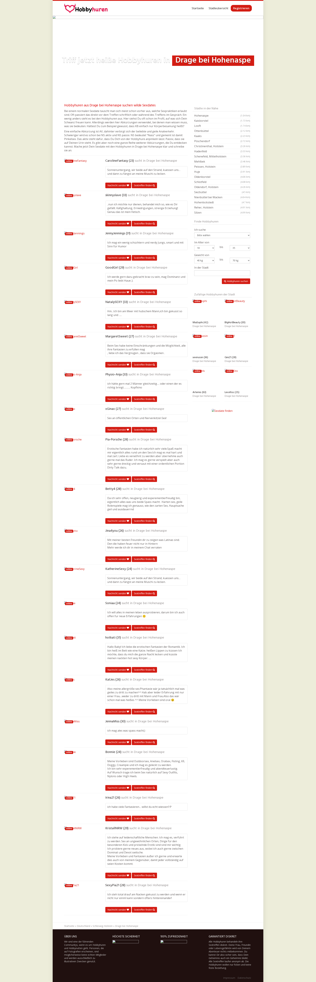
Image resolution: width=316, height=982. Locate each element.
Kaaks (222, 136)
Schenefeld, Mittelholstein (222, 156)
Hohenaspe (222, 115)
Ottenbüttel (222, 131)
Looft (222, 126)
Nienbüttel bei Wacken (222, 197)
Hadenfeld (222, 151)
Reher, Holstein (222, 207)
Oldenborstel (222, 177)
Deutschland (83, 925)
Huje (222, 172)
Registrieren (241, 8)
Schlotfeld (222, 182)
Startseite (198, 8)
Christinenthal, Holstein (222, 146)
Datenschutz (244, 977)
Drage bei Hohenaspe (161, 161)
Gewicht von (201, 255)
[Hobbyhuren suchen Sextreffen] (86, 8)
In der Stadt (201, 267)
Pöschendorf (222, 141)
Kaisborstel (222, 121)
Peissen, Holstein (222, 166)
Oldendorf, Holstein (222, 187)
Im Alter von (201, 242)
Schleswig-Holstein (103, 925)
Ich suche (200, 230)
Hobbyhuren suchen (237, 281)
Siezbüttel (222, 192)
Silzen (222, 212)
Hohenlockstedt (222, 202)
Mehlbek (222, 161)
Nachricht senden (117, 185)
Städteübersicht (218, 8)
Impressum (229, 977)
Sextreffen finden (143, 185)
